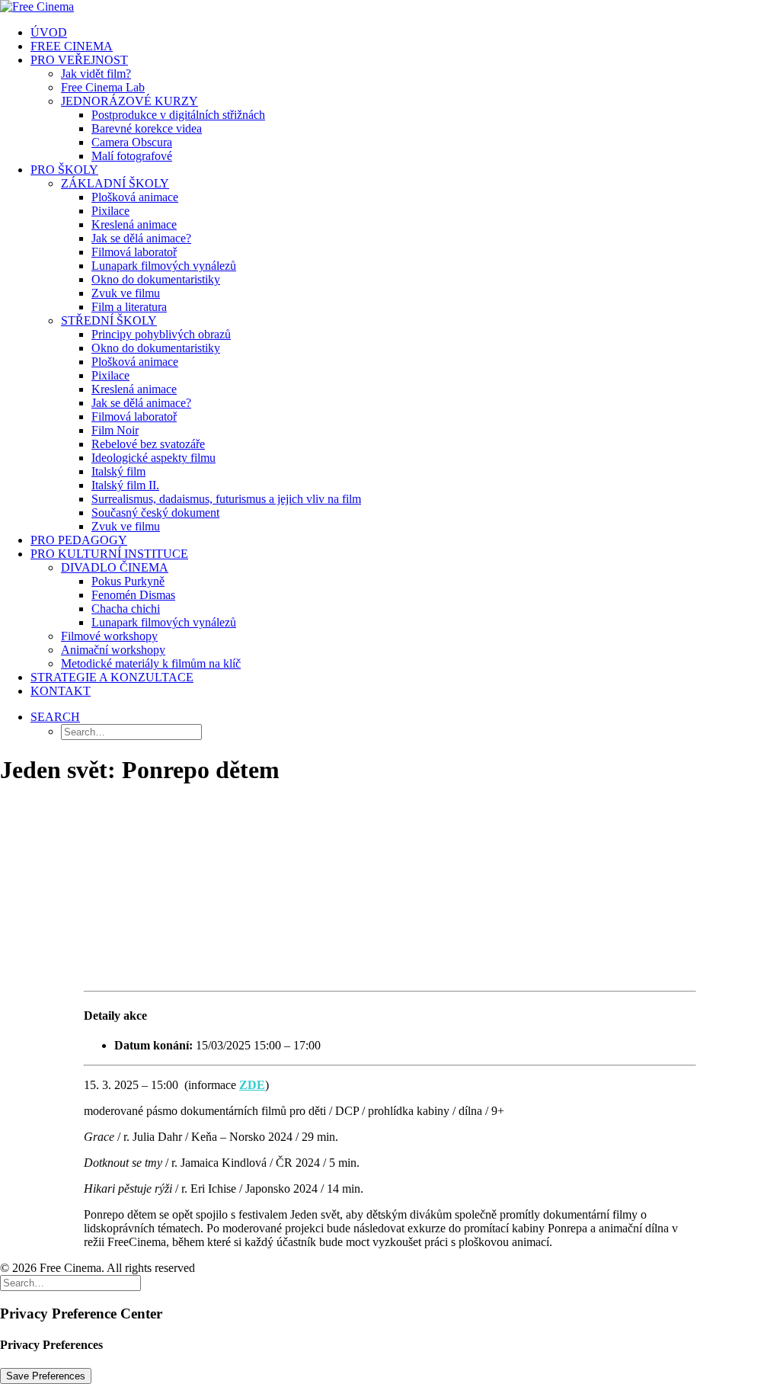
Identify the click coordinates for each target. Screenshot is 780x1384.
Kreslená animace (134, 224)
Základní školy (115, 183)
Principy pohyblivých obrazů (161, 334)
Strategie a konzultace (111, 677)
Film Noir (115, 430)
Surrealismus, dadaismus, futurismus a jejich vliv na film (226, 498)
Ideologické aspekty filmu (153, 457)
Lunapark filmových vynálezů (163, 265)
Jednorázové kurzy (129, 101)
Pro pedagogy (78, 539)
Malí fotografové (131, 155)
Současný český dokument (155, 512)
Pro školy (64, 169)
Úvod (48, 32)
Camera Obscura (131, 142)
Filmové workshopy (109, 636)
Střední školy (109, 320)
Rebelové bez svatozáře (148, 443)
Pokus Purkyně (128, 581)
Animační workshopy (113, 649)
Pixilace (110, 210)
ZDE (252, 1084)
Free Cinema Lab (103, 87)
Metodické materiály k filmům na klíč (151, 663)
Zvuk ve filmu (125, 293)
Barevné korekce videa (146, 128)
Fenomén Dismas (133, 594)
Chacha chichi (125, 608)
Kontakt (60, 690)
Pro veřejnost (79, 59)
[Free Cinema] (390, 7)
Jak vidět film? (96, 73)
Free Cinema (71, 46)
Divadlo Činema (114, 567)
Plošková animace (134, 197)
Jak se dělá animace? (141, 238)
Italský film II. (125, 485)
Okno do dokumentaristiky (155, 279)
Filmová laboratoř (134, 251)
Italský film (118, 471)
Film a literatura (129, 306)
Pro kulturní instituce (109, 553)
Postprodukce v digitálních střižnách (178, 114)
